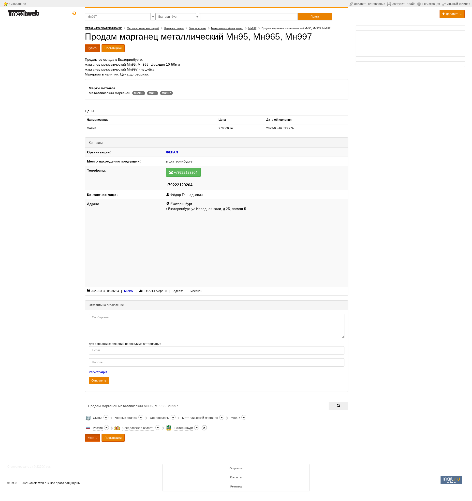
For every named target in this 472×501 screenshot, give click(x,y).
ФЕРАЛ (172, 152)
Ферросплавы (197, 28)
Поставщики (113, 48)
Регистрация (431, 4)
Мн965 (138, 93)
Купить (92, 48)
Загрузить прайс (403, 4)
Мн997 (252, 28)
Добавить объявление (369, 4)
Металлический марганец (227, 28)
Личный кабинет (458, 4)
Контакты (236, 477)
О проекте (236, 468)
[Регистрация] (419, 4)
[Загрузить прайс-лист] (389, 4)
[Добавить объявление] (351, 4)
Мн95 (152, 93)
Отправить (98, 380)
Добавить (452, 14)
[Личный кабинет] (444, 4)
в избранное (17, 4)
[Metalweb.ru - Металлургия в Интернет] (23, 12)
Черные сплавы (174, 28)
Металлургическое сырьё (143, 28)
